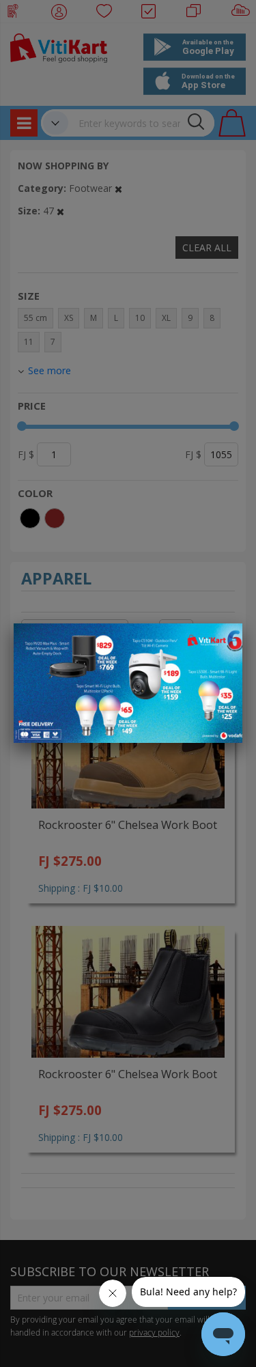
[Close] (223, 641)
